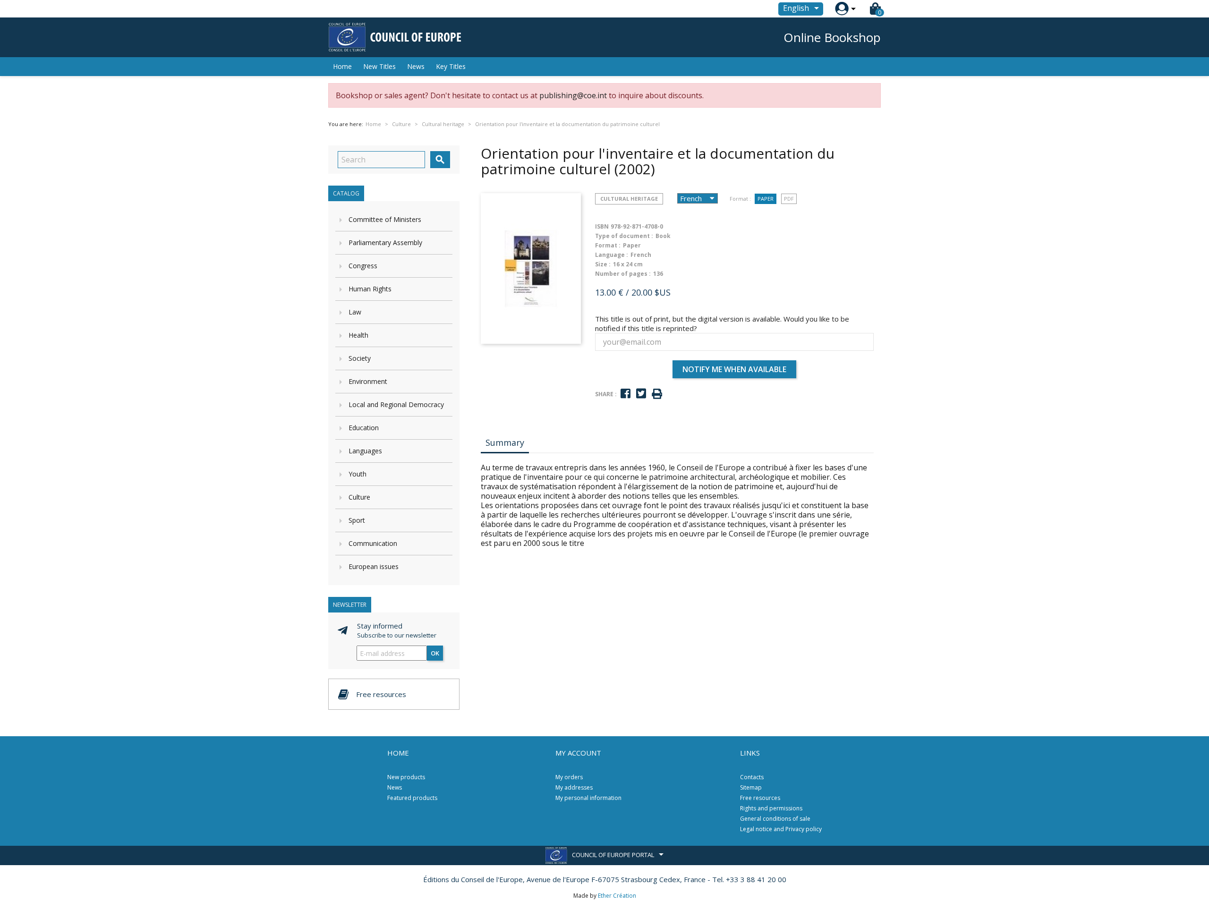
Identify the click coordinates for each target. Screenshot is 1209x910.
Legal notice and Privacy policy (781, 829)
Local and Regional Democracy (396, 404)
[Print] (657, 394)
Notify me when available (734, 369)
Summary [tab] (504, 442)
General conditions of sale (775, 819)
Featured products (412, 798)
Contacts (752, 777)
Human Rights (370, 288)
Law (355, 311)
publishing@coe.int (573, 95)
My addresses (574, 787)
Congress (363, 265)
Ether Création (617, 896)
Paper (766, 198)
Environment (368, 381)
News (416, 66)
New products (406, 777)
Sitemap (751, 787)
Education (364, 427)
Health (358, 335)
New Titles (379, 66)
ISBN (602, 226)
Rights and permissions (771, 808)
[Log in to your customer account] (842, 9)
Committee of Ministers (385, 219)
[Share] (625, 394)
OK (435, 653)
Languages (365, 450)
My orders (569, 777)
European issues (374, 566)
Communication (373, 543)
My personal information (588, 798)
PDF (789, 198)
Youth (357, 473)
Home (342, 66)
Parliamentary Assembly (385, 242)
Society (360, 358)
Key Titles (451, 66)
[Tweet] (641, 394)
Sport (357, 520)
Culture (359, 497)
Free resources (760, 798)
